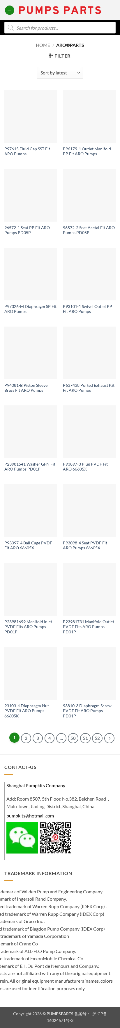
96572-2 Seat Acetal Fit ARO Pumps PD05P (89, 230)
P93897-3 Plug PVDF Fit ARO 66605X (85, 467)
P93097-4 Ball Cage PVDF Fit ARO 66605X (28, 545)
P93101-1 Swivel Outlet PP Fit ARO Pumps (87, 309)
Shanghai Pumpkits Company (35, 785)
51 (85, 738)
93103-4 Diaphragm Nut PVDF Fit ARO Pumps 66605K (26, 710)
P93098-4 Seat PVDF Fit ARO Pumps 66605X (85, 545)
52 (97, 738)
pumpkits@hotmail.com (30, 815)
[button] (9, 10)
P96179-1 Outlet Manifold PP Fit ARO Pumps (87, 151)
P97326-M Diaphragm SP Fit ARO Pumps (30, 309)
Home (43, 45)
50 (73, 738)
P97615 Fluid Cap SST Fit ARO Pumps (27, 151)
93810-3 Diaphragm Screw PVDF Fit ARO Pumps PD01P (87, 710)
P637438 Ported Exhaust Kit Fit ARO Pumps (88, 388)
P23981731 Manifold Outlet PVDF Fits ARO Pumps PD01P (88, 626)
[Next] (109, 738)
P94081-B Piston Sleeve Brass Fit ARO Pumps (25, 388)
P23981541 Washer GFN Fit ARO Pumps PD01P (29, 467)
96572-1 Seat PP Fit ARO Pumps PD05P (27, 230)
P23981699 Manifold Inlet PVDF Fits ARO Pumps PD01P (28, 626)
